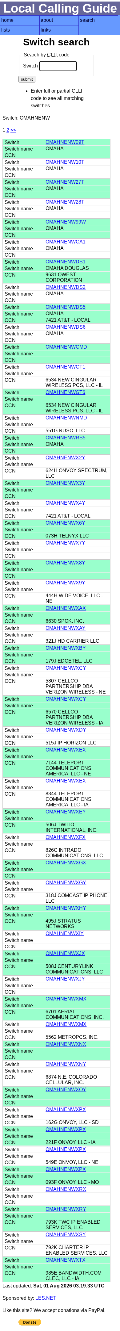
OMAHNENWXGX (66, 862)
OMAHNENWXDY (66, 729)
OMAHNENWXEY (66, 811)
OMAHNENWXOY (66, 1089)
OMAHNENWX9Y (65, 582)
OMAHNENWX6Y (65, 523)
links (46, 30)
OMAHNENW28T (65, 202)
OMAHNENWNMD (66, 417)
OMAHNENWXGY (66, 882)
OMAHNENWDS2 (66, 287)
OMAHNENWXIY (65, 933)
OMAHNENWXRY (66, 1209)
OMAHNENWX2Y (65, 457)
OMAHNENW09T (65, 142)
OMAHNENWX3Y (65, 483)
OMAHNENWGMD (66, 347)
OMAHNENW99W (66, 221)
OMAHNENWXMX (66, 998)
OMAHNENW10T (65, 162)
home (7, 20)
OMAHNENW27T (65, 182)
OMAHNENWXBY (66, 648)
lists (5, 30)
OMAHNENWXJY (65, 978)
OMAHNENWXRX (66, 1189)
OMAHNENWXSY (66, 1234)
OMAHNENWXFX (66, 837)
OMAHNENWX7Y (65, 542)
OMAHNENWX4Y (65, 503)
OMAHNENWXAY (66, 628)
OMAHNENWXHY (66, 908)
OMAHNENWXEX (66, 749)
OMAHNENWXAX (66, 608)
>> (13, 130)
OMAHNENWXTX (66, 1260)
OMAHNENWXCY (66, 668)
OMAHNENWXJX (65, 953)
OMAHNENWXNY (66, 1064)
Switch (31, 65)
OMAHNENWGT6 (65, 392)
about (47, 20)
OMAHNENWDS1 (66, 261)
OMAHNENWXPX (66, 1109)
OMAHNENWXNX (66, 1044)
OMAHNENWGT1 (65, 366)
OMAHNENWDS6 (66, 327)
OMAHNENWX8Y (65, 562)
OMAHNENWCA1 (66, 241)
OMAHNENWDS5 (66, 307)
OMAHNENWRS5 (66, 437)
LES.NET (45, 1298)
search (87, 20)
